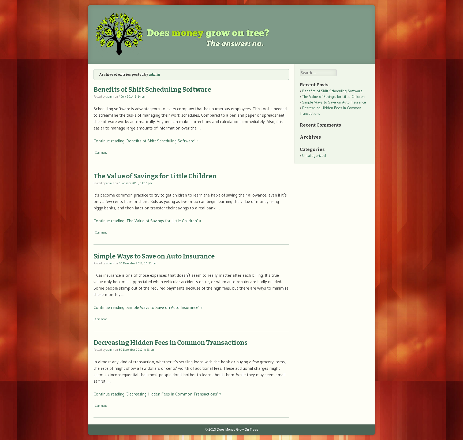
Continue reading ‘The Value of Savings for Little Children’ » (147, 220)
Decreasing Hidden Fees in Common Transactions (171, 342)
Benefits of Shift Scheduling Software (152, 89)
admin (154, 74)
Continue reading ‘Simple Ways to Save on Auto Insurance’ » (148, 307)
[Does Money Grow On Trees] (189, 55)
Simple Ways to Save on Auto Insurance (154, 256)
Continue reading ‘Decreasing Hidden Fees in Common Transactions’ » (157, 394)
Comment (101, 152)
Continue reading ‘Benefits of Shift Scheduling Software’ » (146, 140)
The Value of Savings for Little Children (155, 176)
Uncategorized (314, 155)
